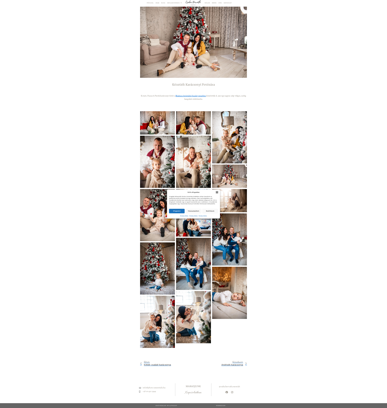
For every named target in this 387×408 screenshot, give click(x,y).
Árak (157, 3)
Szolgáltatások (173, 3)
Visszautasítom (193, 211)
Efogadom (177, 211)
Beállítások (210, 211)
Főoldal (150, 3)
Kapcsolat (228, 3)
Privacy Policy (184, 215)
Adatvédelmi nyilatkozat (166, 405)
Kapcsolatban (193, 392)
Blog (163, 3)
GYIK (220, 3)
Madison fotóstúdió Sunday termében (190, 96)
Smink (214, 3)
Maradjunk (193, 386)
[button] (217, 192)
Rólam (207, 3)
